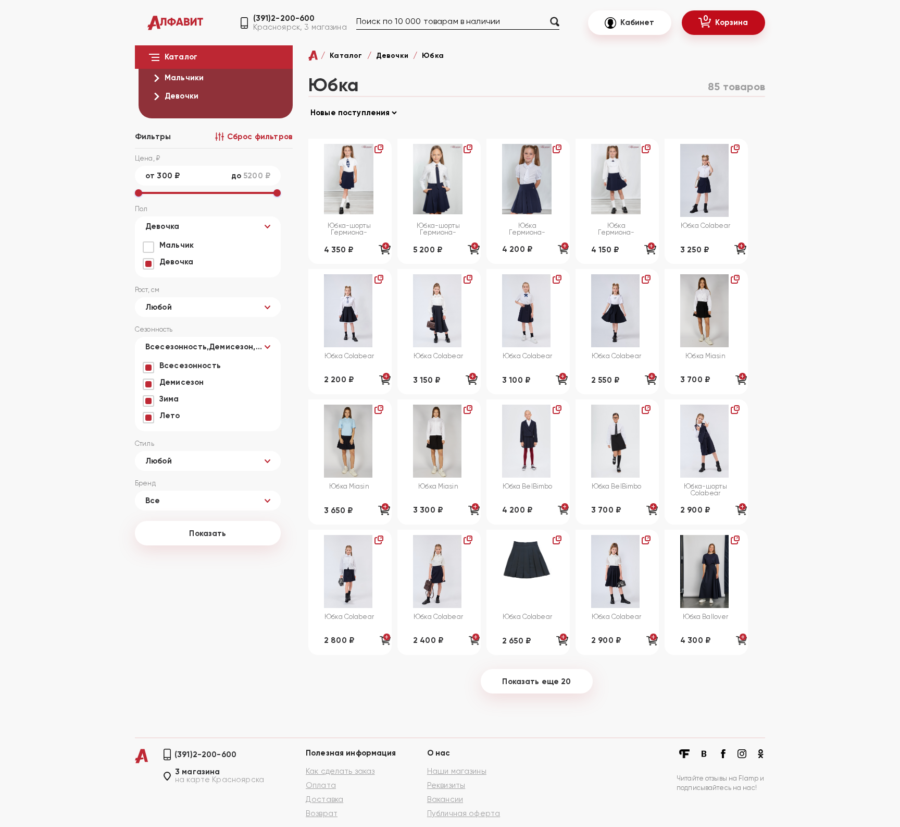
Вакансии (445, 799)
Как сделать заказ (340, 771)
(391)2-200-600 (284, 18)
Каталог (346, 55)
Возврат (322, 813)
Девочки (392, 55)
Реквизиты (446, 785)
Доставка (324, 799)
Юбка (433, 55)
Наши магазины (456, 771)
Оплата (321, 785)
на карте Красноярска (219, 780)
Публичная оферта (463, 813)
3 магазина (197, 772)
